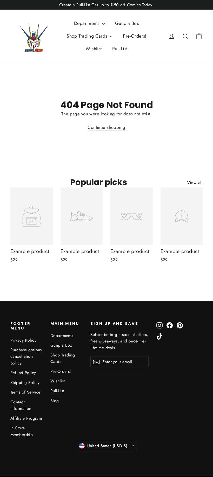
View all (195, 182)
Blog (54, 401)
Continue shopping (106, 127)
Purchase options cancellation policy (26, 356)
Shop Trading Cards (87, 36)
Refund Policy (23, 373)
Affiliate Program (26, 418)
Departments (87, 23)
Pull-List (120, 48)
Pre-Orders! (135, 36)
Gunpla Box (127, 23)
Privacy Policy (23, 340)
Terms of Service (25, 392)
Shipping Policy (24, 382)
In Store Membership (21, 431)
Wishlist (93, 48)
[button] (199, 36)
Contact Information (20, 405)
